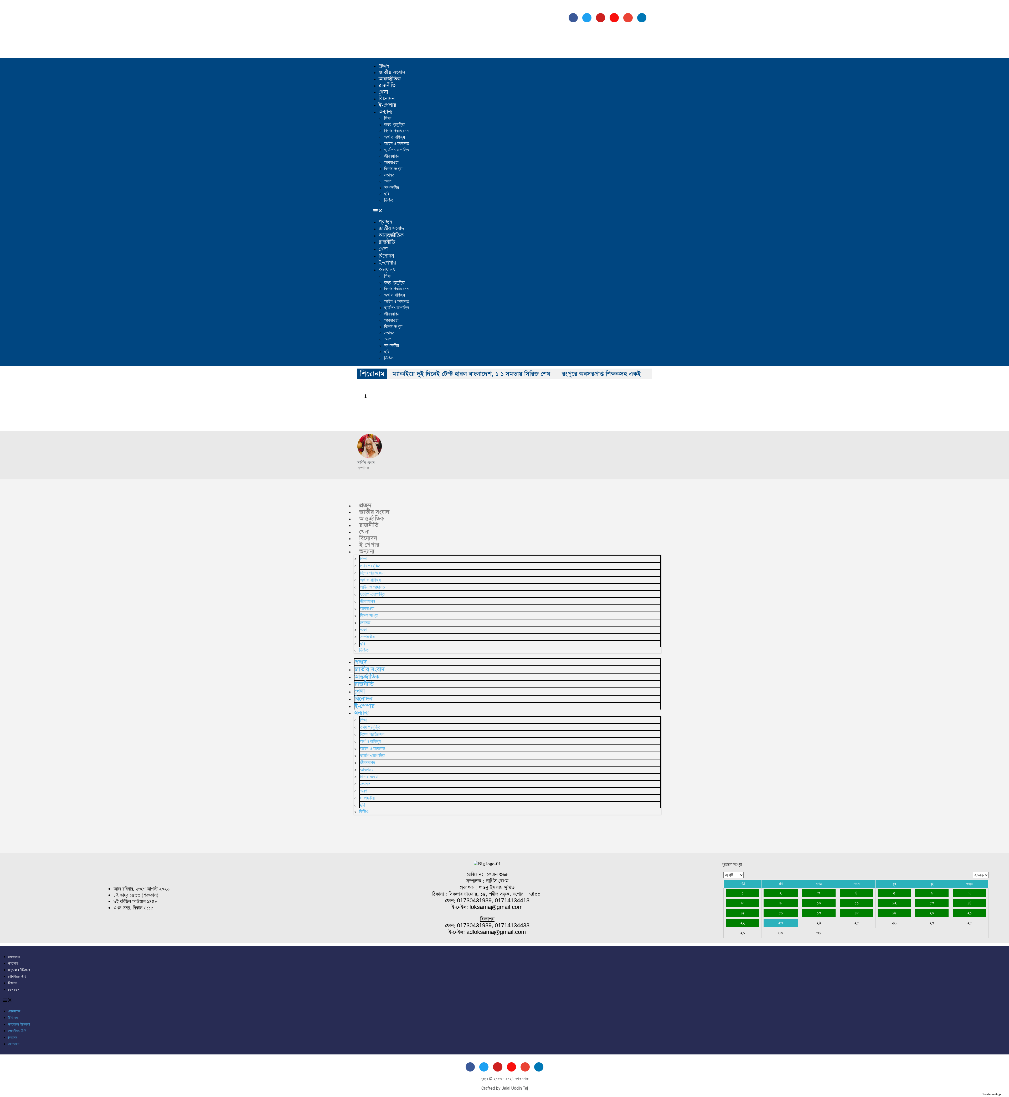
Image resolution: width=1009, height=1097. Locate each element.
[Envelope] (627, 17)
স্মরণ (387, 181)
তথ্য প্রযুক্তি (394, 124)
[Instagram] (614, 17)
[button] (513, 211)
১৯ (894, 912)
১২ (894, 902)
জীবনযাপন (391, 156)
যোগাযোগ (13, 989)
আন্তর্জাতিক (390, 78)
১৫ (742, 912)
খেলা (383, 92)
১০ (819, 902)
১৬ (780, 912)
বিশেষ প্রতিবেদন (396, 130)
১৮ (856, 912)
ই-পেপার (387, 105)
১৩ (931, 902)
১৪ (969, 902)
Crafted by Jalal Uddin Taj (504, 1088)
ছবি (386, 193)
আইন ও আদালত (396, 143)
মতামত (389, 175)
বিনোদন (387, 98)
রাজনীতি (387, 85)
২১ (969, 912)
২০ (931, 912)
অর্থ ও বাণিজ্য (394, 137)
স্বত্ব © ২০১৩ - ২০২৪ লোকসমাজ (504, 1078)
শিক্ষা (387, 118)
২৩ (780, 922)
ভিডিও (389, 200)
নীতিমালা (13, 963)
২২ (742, 922)
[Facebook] (573, 17)
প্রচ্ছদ (384, 65)
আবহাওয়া (391, 162)
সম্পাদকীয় (391, 187)
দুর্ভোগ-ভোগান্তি (396, 149)
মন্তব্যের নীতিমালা (19, 970)
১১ (856, 902)
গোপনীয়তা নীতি (17, 976)
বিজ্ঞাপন (12, 983)
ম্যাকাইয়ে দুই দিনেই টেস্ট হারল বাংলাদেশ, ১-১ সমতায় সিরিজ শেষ (471, 374)
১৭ (819, 912)
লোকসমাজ (14, 957)
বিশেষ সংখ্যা (393, 168)
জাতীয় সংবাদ (392, 72)
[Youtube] (600, 17)
